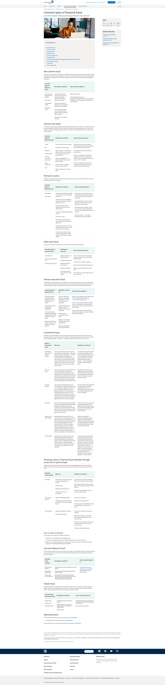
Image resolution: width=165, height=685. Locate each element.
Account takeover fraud (52, 61)
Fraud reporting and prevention (74, 623)
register (80, 257)
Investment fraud (51, 57)
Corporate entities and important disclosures (54, 678)
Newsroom (72, 666)
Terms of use (68, 678)
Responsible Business (75, 656)
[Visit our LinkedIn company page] (99, 651)
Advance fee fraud (51, 49)
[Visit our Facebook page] (105, 651)
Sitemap (118, 678)
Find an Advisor (111, 2)
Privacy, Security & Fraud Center (92, 678)
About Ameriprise (48, 669)
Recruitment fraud (51, 47)
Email (104, 25)
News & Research (48, 666)
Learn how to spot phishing (109, 35)
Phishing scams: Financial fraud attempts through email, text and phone (63, 59)
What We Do (46, 656)
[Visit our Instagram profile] (117, 651)
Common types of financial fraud (71, 9)
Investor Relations (74, 663)
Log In (119, 2)
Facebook (111, 25)
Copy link (107, 25)
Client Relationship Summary (107, 678)
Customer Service (102, 2)
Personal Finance (59, 9)
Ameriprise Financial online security (111, 43)
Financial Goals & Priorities (49, 9)
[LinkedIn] (118, 23)
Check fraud (50, 63)
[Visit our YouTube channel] (111, 651)
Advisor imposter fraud (52, 55)
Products (46, 659)
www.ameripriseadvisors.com (80, 299)
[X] (114, 23)
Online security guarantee (92, 2)
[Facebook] (111, 23)
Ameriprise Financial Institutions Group (53, 672)
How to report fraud (51, 65)
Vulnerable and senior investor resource (110, 39)
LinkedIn (118, 25)
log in (84, 257)
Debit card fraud (50, 53)
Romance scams (51, 51)
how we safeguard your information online (86, 569)
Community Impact (74, 659)
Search (119, 6)
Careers (72, 669)
